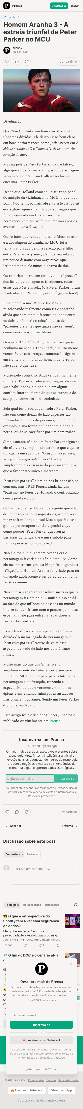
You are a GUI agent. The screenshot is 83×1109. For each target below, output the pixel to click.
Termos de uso (65, 788)
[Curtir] (7, 62)
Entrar (75, 5)
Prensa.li (57, 721)
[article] (41, 931)
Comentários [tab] (14, 854)
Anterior (15, 826)
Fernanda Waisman (33, 940)
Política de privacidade (51, 1057)
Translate (12, 16)
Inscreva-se (59, 5)
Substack (24, 1100)
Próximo (67, 826)
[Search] (76, 905)
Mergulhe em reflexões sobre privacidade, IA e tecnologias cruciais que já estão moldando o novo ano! (31, 933)
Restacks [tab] (32, 854)
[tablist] (22, 854)
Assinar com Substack (44, 1040)
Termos (51, 1080)
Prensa (17, 48)
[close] (71, 964)
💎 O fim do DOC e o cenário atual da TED (31, 957)
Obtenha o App (61, 1090)
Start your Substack (28, 1090)
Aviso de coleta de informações (54, 792)
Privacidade (36, 1080)
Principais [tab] (12, 905)
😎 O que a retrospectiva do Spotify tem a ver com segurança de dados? (31, 921)
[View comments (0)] (17, 62)
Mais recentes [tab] (32, 905)
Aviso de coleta (68, 1080)
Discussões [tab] (52, 905)
